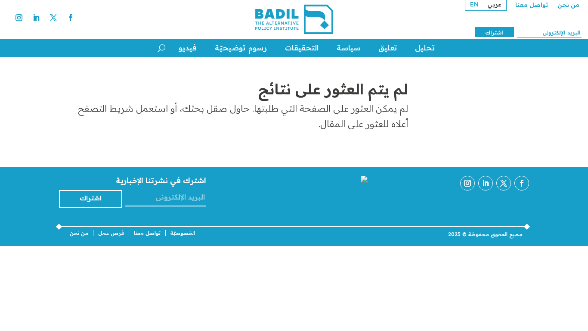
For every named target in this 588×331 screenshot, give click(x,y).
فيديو (188, 47)
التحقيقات (302, 47)
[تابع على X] (53, 18)
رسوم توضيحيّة (241, 47)
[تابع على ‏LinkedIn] (36, 18)
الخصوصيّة (182, 233)
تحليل (425, 47)
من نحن (568, 5)
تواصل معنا (531, 5)
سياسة (348, 47)
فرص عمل (111, 233)
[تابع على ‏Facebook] (70, 18)
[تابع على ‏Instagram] (19, 18)
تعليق (387, 47)
